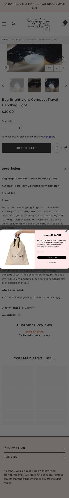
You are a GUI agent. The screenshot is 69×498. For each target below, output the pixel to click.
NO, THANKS (52, 263)
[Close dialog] (67, 231)
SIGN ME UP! (52, 257)
